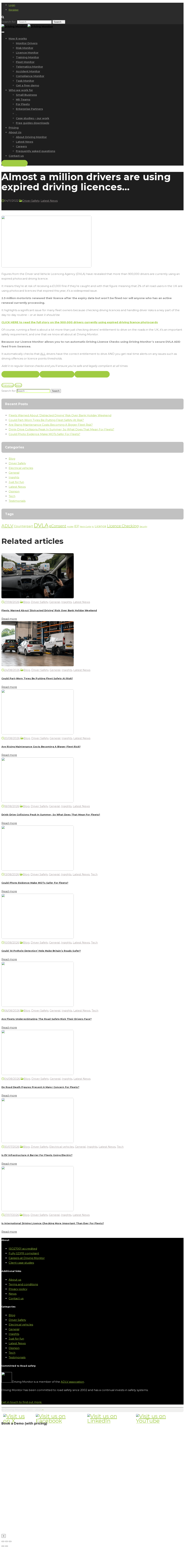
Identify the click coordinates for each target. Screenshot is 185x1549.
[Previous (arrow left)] (2, 1546)
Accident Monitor (28, 71)
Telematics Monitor (29, 66)
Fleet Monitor (25, 62)
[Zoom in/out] (10, 1541)
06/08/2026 (12, 1010)
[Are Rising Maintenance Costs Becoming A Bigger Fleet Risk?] (37, 733)
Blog (12, 458)
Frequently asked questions (35, 151)
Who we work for (21, 90)
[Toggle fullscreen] (6, 1541)
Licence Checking (123, 526)
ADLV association (72, 1381)
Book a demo (14, 163)
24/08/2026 (12, 670)
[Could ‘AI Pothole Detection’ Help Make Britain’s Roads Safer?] (37, 938)
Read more (9, 618)
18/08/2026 (11, 806)
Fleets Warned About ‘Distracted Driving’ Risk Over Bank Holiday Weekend (60, 415)
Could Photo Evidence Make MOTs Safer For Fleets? (44, 434)
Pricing (14, 127)
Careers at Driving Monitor (27, 1258)
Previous (8, 385)
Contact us (16, 155)
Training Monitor (27, 57)
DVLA (41, 525)
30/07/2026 (11, 1146)
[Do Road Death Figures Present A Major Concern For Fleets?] (37, 1074)
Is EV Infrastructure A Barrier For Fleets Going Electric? (36, 1155)
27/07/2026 (11, 1215)
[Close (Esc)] (2, 1541)
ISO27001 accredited (23, 1248)
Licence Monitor (27, 52)
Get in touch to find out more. (21, 1402)
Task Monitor (25, 80)
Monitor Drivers (26, 43)
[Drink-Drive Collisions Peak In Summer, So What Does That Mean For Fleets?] (37, 801)
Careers (21, 146)
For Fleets (23, 104)
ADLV (7, 525)
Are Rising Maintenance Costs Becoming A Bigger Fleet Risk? (51, 424)
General (14, 472)
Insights (14, 477)
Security (143, 526)
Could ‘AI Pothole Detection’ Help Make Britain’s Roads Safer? (41, 950)
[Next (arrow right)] (6, 1546)
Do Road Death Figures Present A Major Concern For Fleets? (40, 1087)
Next (18, 385)
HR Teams (23, 99)
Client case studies (21, 1262)
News (12, 1293)
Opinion (14, 491)
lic (93, 526)
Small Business (26, 94)
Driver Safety (30, 200)
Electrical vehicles (21, 468)
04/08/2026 (12, 1078)
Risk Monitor (24, 48)
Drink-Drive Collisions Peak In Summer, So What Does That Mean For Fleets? (61, 429)
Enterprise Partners (29, 109)
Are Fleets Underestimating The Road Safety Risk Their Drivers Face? (46, 1019)
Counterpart (23, 526)
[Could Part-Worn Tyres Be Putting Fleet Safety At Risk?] (37, 665)
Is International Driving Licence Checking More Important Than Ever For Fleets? (52, 1223)
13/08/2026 (11, 874)
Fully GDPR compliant (24, 1253)
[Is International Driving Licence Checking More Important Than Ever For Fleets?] (37, 1210)
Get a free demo (27, 85)
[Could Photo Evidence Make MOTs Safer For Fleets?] (37, 869)
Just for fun (16, 482)
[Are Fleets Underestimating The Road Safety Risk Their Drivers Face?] (37, 1006)
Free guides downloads (32, 123)
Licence (100, 526)
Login (12, 5)
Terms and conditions (23, 1284)
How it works (18, 38)
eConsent (57, 526)
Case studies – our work (32, 118)
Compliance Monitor (30, 76)
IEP (76, 526)
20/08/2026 (12, 738)
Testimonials (17, 501)
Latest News (24, 141)
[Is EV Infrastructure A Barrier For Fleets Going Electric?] (37, 1142)
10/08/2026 (11, 942)
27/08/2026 (11, 602)
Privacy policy (18, 1289)
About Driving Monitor (31, 137)
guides (70, 526)
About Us (15, 132)
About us (15, 1279)
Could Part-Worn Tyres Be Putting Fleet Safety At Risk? (46, 420)
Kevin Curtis (85, 526)
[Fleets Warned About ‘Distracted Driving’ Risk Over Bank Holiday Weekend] (37, 597)
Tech (12, 496)
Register (14, 9)
